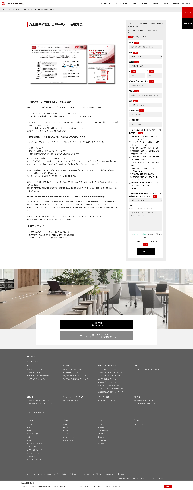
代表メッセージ (67, 431)
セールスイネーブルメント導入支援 (109, 376)
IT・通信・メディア (33, 424)
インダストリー (122, 4)
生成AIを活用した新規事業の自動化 (38, 376)
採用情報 (175, 4)
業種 (133, 53)
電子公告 (101, 443)
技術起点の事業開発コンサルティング (74, 376)
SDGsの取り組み (68, 440)
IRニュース (101, 424)
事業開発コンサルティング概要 (72, 369)
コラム (49, 474)
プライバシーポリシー (141, 234)
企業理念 (65, 427)
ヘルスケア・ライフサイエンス (37, 443)
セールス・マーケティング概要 (108, 369)
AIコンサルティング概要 (34, 369)
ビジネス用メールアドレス (141, 81)
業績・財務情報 (103, 431)
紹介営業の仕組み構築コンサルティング (110, 392)
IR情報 (165, 4)
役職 (133, 101)
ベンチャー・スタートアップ (36, 460)
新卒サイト (137, 424)
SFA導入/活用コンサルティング (108, 379)
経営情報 (101, 427)
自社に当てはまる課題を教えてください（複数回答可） (145, 131)
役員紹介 (65, 434)
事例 (134, 4)
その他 (133, 189)
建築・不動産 (31, 447)
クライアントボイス (38, 474)
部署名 (133, 91)
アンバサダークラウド (34, 412)
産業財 (29, 431)
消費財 (29, 440)
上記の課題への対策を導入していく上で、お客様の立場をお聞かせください (145, 194)
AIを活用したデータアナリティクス (38, 379)
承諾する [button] (168, 486)
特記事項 (121, 474)
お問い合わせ (86, 474)
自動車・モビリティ (33, 450)
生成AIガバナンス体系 (122, 479)
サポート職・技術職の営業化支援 (108, 385)
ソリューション (105, 4)
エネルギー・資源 (32, 434)
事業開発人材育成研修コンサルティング (75, 379)
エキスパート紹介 (68, 437)
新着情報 (65, 474)
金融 (28, 427)
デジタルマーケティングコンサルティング (111, 389)
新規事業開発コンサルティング (72, 373)
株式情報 (101, 437)
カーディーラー (32, 453)
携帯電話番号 (136, 110)
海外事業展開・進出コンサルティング (145, 400)
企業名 (133, 43)
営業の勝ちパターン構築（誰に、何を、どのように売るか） (144, 137)
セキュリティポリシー (140, 479)
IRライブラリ (102, 434)
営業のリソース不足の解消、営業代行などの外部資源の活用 (145, 158)
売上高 (133, 62)
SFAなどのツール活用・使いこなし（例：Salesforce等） (143, 169)
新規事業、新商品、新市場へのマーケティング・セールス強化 (145, 184)
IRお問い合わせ (111, 474)
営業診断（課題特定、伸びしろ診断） (145, 148)
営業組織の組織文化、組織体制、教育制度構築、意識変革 (145, 152)
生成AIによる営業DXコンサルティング (110, 373)
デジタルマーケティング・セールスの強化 (145, 164)
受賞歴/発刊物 (74, 474)
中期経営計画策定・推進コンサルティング (147, 369)
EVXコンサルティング (69, 400)
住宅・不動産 (31, 456)
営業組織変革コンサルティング (108, 382)
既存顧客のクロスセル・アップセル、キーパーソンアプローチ (145, 178)
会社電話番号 (134, 120)
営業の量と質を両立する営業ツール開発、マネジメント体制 (145, 143)
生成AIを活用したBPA (33, 373)
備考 (141, 207)
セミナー (143, 4)
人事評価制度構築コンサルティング (38, 400)
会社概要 (155, 4)
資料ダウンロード (98, 474)
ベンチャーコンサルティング (107, 400)
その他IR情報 (102, 440)
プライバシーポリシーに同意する (145, 242)
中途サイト (137, 427)
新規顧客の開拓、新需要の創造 (142, 174)
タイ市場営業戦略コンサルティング (145, 404)
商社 (28, 437)
